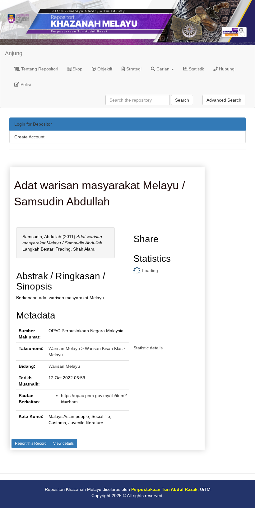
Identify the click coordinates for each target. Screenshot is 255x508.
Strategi (133, 68)
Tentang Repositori (39, 68)
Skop (76, 68)
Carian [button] (163, 68)
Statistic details (148, 347)
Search (182, 100)
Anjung (13, 53)
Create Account (29, 136)
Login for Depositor (33, 124)
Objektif (104, 68)
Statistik (196, 68)
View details (63, 443)
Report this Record (31, 443)
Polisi (25, 84)
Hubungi (226, 68)
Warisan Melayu (64, 366)
